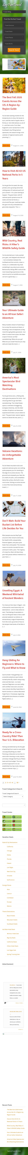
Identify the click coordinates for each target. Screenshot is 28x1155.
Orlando (9, 876)
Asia (8, 889)
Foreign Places (6, 885)
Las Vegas (10, 867)
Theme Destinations (8, 911)
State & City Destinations (9, 842)
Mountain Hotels (12, 920)
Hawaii (9, 863)
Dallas (9, 855)
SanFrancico (10, 880)
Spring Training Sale (13, 954)
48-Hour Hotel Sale (13, 933)
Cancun (9, 893)
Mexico (9, 906)
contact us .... (21, 1029)
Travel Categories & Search (10, 793)
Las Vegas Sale (11, 950)
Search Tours (14, 50)
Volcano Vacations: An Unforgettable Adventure (12, 455)
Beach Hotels (11, 916)
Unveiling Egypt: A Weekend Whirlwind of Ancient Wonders (13, 594)
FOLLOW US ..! (13, 985)
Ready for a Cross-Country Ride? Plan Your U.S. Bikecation (13, 736)
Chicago (9, 851)
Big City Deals (11, 938)
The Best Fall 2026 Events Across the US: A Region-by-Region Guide (15, 1112)
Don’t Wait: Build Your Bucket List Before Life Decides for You (14, 524)
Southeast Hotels (12, 924)
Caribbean (10, 898)
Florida (9, 859)
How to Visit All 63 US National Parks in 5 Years (14, 174)
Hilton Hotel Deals (12, 946)
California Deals (12, 942)
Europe (9, 902)
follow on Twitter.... (20, 1003)
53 (17, 782)
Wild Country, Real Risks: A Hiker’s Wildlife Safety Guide (13, 244)
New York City (11, 871)
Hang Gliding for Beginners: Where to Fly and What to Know (13, 664)
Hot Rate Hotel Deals (8, 929)
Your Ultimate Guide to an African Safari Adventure (13, 314)
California (10, 846)
